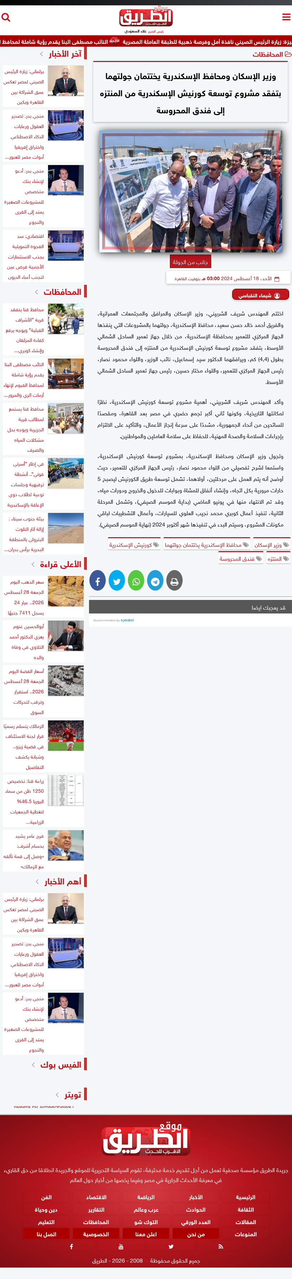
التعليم (46, 1221)
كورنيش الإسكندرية (131, 544)
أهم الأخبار (63, 880)
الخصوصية (96, 1233)
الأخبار (196, 1196)
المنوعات (246, 1233)
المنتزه (275, 558)
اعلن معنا (146, 1233)
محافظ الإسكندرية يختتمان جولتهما (204, 544)
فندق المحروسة (238, 558)
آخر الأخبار (65, 52)
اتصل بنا (46, 1233)
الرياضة (146, 1196)
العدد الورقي (195, 1221)
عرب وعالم (146, 1208)
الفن (46, 1196)
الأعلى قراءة (60, 562)
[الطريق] (146, 24)
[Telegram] (155, 580)
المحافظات (268, 53)
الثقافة (246, 1208)
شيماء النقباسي (255, 294)
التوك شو (146, 1221)
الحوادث (195, 1208)
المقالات (246, 1221)
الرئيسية (245, 1196)
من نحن (196, 1233)
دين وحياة (46, 1208)
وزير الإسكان (269, 544)
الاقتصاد (96, 1196)
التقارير (96, 1208)
